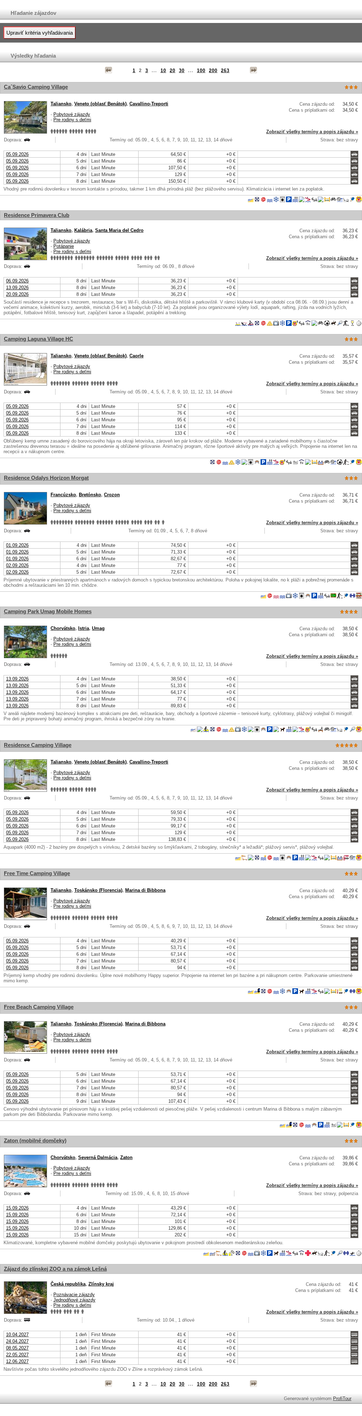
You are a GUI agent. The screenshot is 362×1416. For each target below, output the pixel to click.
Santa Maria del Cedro (119, 230)
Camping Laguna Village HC (38, 339)
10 (163, 70)
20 (172, 70)
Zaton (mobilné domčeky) (35, 1140)
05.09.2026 (17, 154)
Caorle (136, 355)
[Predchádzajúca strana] (108, 70)
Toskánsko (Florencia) (98, 890)
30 (182, 70)
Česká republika (68, 1284)
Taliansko (61, 103)
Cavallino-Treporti (148, 103)
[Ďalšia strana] (253, 70)
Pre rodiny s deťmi (72, 119)
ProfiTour (342, 1398)
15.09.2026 (17, 1208)
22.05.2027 (17, 1354)
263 (225, 70)
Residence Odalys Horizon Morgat (46, 478)
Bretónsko (90, 494)
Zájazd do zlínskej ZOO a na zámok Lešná (55, 1269)
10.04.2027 (17, 1334)
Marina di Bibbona (145, 890)
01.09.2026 (17, 545)
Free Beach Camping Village (39, 1007)
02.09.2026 (17, 565)
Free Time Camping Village (37, 873)
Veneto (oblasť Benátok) (100, 103)
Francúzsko (63, 494)
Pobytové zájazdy (71, 114)
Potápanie (63, 246)
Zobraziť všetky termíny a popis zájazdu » (312, 131)
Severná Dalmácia (97, 1157)
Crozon (112, 494)
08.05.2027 (17, 1348)
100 (201, 70)
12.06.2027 (17, 1361)
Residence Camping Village (37, 745)
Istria (83, 628)
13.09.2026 (17, 287)
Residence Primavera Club (36, 215)
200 (213, 70)
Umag (98, 628)
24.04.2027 (17, 1341)
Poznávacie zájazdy (74, 1294)
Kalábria (83, 230)
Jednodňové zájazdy (74, 1300)
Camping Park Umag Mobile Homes (48, 611)
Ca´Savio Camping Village (36, 87)
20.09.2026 (17, 294)
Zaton (126, 1157)
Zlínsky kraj (101, 1284)
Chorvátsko (63, 628)
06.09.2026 (17, 280)
